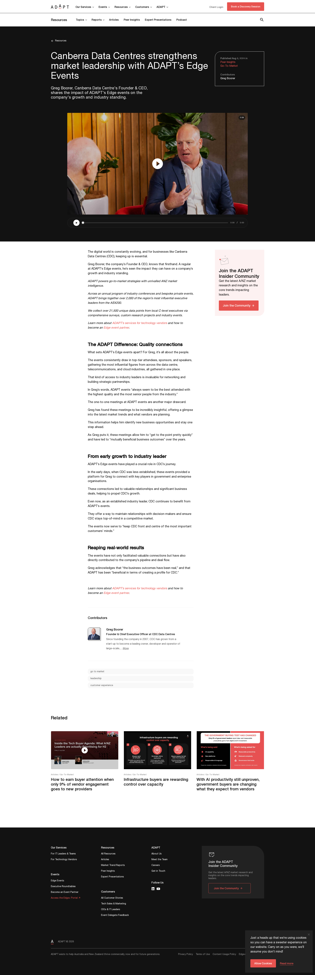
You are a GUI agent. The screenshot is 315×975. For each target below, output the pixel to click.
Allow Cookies (263, 963)
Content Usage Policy (224, 954)
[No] (308, 934)
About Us (156, 854)
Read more (286, 963)
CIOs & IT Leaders (110, 909)
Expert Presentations (158, 20)
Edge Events (57, 881)
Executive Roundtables (63, 886)
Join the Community (236, 305)
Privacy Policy (185, 954)
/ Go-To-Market (66, 774)
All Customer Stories (112, 898)
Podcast (181, 20)
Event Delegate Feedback (115, 915)
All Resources (108, 854)
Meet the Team (159, 859)
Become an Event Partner (64, 892)
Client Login (216, 7)
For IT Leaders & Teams (63, 854)
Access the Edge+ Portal (64, 898)
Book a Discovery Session (245, 6)
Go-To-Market (229, 66)
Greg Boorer (227, 78)
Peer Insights (132, 20)
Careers (155, 865)
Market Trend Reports (113, 865)
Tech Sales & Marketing (113, 904)
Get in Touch (158, 871)
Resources (59, 19)
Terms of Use (203, 954)
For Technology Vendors (64, 859)
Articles (114, 20)
